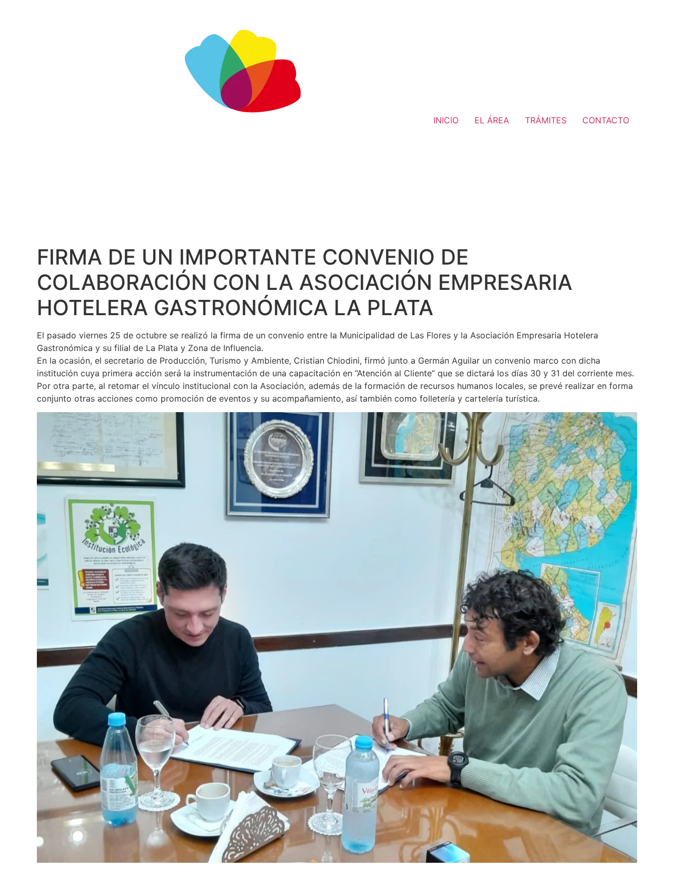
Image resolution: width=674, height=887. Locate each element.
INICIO (446, 120)
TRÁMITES (546, 120)
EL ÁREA (491, 120)
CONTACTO (605, 120)
